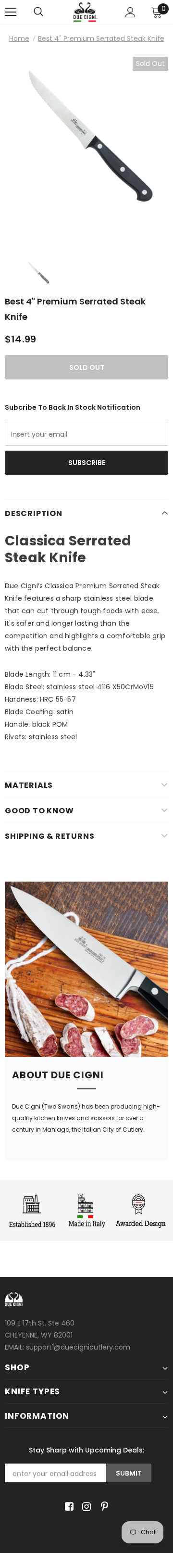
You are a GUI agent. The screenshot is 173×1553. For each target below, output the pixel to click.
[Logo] (86, 12)
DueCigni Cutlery (86, 1051)
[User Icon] (130, 12)
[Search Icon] (48, 12)
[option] (86, 150)
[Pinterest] (102, 1507)
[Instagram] (85, 1507)
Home (19, 38)
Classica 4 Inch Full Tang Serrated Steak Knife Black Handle (86, 232)
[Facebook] (68, 1507)
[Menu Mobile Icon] (10, 12)
